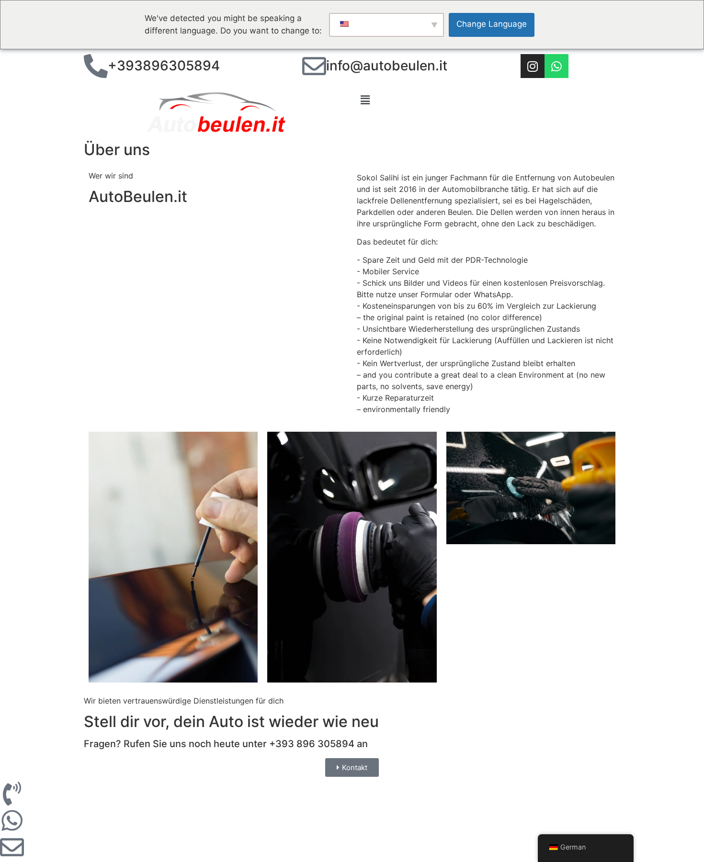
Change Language (491, 24)
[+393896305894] (96, 66)
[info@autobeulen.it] (314, 66)
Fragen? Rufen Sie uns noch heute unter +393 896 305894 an (226, 744)
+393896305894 (164, 65)
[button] (488, 100)
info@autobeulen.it (386, 65)
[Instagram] (533, 66)
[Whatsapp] (556, 66)
